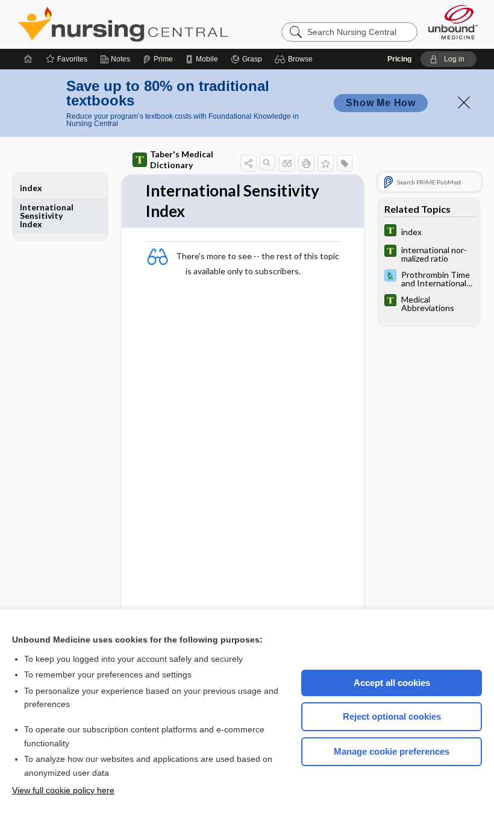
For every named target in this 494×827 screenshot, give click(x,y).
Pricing (399, 59)
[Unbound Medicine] (453, 22)
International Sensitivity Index (46, 215)
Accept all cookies (392, 683)
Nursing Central (168, 24)
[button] (295, 59)
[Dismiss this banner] (464, 102)
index (31, 188)
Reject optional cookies (392, 716)
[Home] (28, 59)
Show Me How (381, 103)
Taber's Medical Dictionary (181, 159)
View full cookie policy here (63, 790)
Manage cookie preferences (391, 751)
